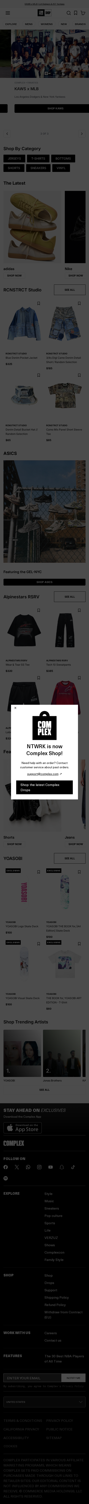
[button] (44, 78)
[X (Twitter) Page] (17, 1167)
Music (49, 1201)
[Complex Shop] (44, 12)
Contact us (52, 1340)
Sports (49, 1223)
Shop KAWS (44, 108)
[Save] (38, 303)
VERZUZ (51, 1237)
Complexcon (54, 1252)
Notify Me (73, 1378)
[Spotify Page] (5, 1178)
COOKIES (10, 1446)
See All (44, 1089)
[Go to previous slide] (7, 133)
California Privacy (21, 1429)
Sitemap (54, 1437)
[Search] (69, 13)
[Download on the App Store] (22, 1126)
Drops (49, 1282)
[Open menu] (7, 13)
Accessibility (16, 1437)
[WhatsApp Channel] (28, 1167)
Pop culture (53, 1215)
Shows (49, 1245)
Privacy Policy (73, 1386)
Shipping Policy (56, 1297)
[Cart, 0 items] (83, 13)
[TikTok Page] (73, 1167)
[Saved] (75, 13)
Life (47, 1230)
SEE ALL (70, 289)
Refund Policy (55, 1304)
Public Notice (59, 1429)
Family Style (54, 1259)
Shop (48, 1275)
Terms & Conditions (22, 1420)
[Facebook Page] (5, 1167)
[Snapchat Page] (62, 1167)
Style (48, 1193)
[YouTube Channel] (50, 1167)
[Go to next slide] (82, 133)
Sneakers (51, 1208)
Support (50, 1290)
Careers (50, 1333)
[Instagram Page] (39, 1167)
